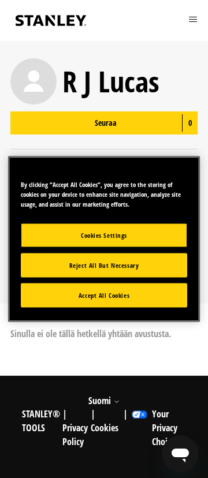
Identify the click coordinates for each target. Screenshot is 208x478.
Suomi (100, 400)
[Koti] (50, 20)
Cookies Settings (104, 235)
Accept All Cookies (104, 295)
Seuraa (106, 122)
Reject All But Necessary (104, 265)
